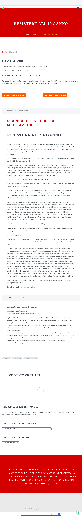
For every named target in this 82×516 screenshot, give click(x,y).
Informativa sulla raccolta (28, 514)
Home (20, 14)
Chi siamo (73, 14)
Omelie (4, 52)
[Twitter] (6, 364)
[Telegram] (78, 3)
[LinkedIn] (15, 364)
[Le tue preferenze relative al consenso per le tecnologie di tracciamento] (78, 512)
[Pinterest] (9, 364)
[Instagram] (72, 3)
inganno (7, 358)
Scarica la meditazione (14, 95)
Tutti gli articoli (57, 14)
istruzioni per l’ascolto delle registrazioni (42, 83)
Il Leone (29, 14)
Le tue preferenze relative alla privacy (46, 514)
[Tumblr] (12, 364)
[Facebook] (69, 3)
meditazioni (17, 358)
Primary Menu (78, 8)
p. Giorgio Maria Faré (31, 358)
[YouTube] (75, 3)
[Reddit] (18, 364)
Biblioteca (41, 14)
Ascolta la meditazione (55, 95)
